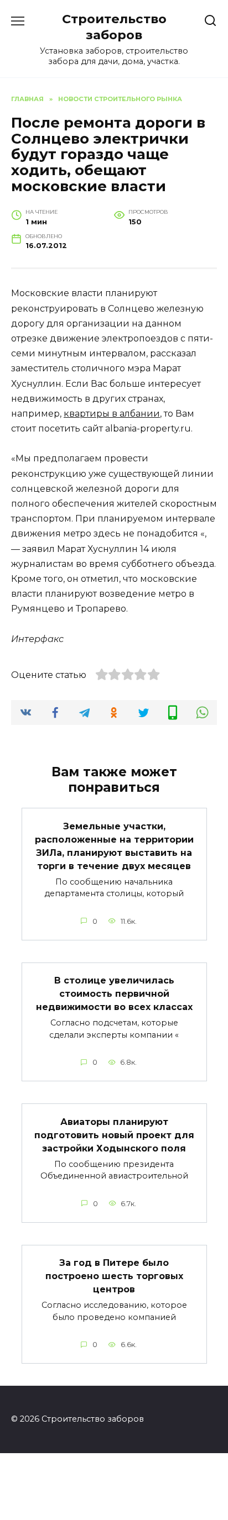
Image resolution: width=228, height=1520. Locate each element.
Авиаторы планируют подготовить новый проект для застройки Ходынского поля (114, 1134)
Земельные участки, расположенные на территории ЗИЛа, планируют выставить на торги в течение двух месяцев (114, 846)
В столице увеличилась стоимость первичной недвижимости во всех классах (114, 993)
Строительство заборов (114, 27)
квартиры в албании (112, 413)
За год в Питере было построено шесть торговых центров (114, 1276)
